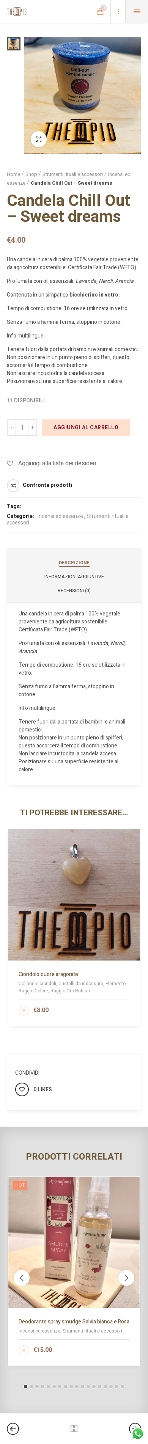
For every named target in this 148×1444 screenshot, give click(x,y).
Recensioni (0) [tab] (74, 590)
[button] (25, 1386)
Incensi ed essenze (60, 516)
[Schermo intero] (39, 139)
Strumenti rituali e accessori (73, 174)
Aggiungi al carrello (86, 428)
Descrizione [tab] (74, 562)
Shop (31, 174)
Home (13, 174)
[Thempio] (17, 11)
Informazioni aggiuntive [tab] (74, 576)
